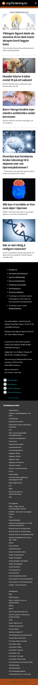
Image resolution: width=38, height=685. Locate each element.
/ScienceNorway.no (14, 392)
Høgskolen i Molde (14, 453)
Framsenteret (13, 441)
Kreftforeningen (13, 474)
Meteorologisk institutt (15, 483)
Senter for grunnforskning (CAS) (18, 612)
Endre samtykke (13, 398)
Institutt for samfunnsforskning (18, 468)
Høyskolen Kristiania (15, 465)
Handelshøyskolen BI (15, 447)
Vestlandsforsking (14, 665)
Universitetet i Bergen (15, 647)
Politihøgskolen (13, 591)
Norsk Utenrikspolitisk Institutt (17, 576)
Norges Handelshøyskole (16, 555)
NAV (10, 486)
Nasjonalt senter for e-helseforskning (20, 531)
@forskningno (12, 380)
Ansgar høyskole (13, 410)
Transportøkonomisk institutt (17, 638)
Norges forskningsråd (15, 558)
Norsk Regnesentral (14, 570)
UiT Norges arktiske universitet (18, 641)
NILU (10, 497)
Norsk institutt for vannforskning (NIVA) (20, 582)
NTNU (10, 517)
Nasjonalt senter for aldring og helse (19, 528)
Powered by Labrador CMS (19, 682)
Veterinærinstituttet (14, 668)
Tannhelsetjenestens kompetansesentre (20, 635)
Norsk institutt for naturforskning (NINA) (21, 579)
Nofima (11, 543)
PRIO (10, 594)
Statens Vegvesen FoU (15, 623)
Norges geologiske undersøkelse (18, 561)
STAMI (11, 620)
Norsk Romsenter (14, 573)
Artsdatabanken (13, 418)
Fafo (10, 430)
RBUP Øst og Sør (14, 597)
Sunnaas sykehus (14, 629)
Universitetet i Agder (15, 644)
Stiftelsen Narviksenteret (16, 626)
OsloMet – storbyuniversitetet (17, 585)
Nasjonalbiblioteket (14, 520)
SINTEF (11, 609)
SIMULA (11, 605)
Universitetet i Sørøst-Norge (17, 659)
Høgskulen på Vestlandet (16, 462)
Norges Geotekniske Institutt (17, 552)
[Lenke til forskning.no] (16, 2)
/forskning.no (12, 384)
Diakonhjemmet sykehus (16, 421)
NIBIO (10, 489)
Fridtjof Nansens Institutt (16, 444)
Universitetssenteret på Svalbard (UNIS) (21, 662)
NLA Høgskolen (13, 503)
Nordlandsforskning (14, 549)
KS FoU (11, 471)
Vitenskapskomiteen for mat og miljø (20, 674)
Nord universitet (13, 546)
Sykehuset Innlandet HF (16, 632)
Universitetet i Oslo (14, 653)
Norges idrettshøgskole (15, 564)
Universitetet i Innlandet (16, 650)
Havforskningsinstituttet (16, 450)
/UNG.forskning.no (14, 388)
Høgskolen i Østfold (15, 456)
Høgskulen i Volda (14, 459)
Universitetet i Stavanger (16, 656)
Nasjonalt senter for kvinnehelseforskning (21, 534)
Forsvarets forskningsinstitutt (17, 438)
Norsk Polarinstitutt (14, 567)
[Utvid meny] (35, 3)
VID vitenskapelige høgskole (17, 671)
